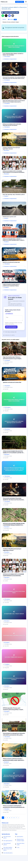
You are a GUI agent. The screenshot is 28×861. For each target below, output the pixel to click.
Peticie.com (4, 1)
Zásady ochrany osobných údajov (11, 22)
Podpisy (12, 19)
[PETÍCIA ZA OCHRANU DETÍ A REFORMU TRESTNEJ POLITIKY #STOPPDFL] (14, 120)
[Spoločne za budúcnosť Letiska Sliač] (14, 257)
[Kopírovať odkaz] (12, 15)
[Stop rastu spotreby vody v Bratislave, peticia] (14, 189)
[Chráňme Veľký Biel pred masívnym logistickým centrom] (14, 143)
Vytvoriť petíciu (12, 327)
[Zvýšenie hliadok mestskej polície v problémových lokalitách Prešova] (14, 280)
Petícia (4, 19)
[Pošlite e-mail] (9, 15)
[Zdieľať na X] (6, 15)
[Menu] (26, 2)
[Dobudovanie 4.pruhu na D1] (14, 212)
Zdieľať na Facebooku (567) (11, 12)
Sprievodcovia (6, 834)
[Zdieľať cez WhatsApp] (2, 15)
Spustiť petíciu (19, 1)
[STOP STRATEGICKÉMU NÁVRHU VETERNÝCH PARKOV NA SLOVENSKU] (14, 50)
